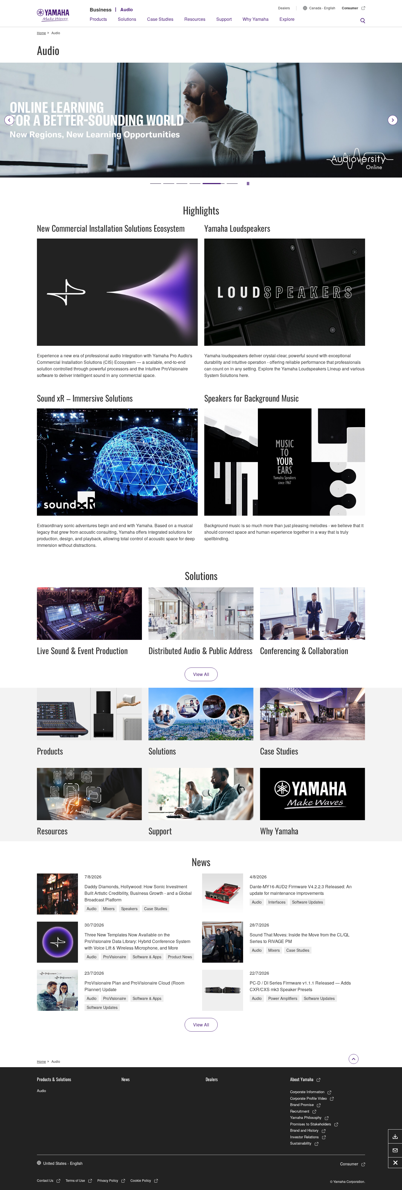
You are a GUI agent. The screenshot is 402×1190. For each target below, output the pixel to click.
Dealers (284, 7)
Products (98, 19)
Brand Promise (302, 1104)
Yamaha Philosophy (306, 1117)
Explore (287, 19)
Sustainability (300, 1143)
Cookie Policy (140, 1180)
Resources (194, 19)
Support (224, 19)
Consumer (350, 7)
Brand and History (304, 1130)
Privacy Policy (107, 1180)
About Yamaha (301, 1079)
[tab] (155, 183)
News (125, 1079)
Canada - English (322, 7)
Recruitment (299, 1111)
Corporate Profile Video (308, 1098)
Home (41, 32)
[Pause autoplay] (248, 184)
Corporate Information (307, 1091)
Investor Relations (304, 1136)
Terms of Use (75, 1180)
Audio (126, 9)
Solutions (127, 19)
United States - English (63, 1163)
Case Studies (160, 19)
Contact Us (45, 1180)
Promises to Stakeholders (310, 1124)
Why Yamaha (256, 19)
